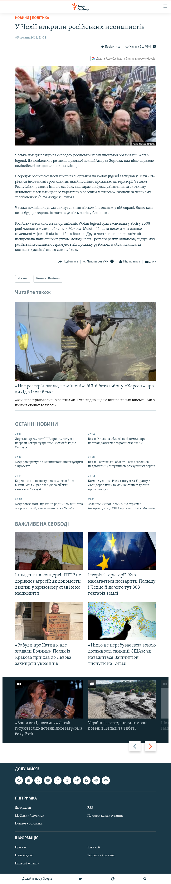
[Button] (110, 47)
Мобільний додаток (29, 815)
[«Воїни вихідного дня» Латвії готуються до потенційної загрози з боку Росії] (49, 699)
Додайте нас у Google (37, 878)
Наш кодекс (24, 855)
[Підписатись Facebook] (19, 780)
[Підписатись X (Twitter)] (38, 780)
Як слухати (23, 807)
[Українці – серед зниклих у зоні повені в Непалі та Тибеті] (122, 699)
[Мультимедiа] (80, 879)
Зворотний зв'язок (101, 855)
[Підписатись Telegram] (77, 780)
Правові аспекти (27, 863)
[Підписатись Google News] (29, 780)
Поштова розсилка (29, 823)
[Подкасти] (113, 879)
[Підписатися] (106, 780)
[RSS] (87, 780)
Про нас (21, 847)
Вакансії (93, 847)
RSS (90, 807)
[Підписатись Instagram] (58, 780)
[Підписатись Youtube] (48, 780)
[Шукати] (145, 879)
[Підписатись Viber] (67, 780)
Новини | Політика (32, 18)
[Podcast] (96, 780)
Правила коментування (105, 815)
